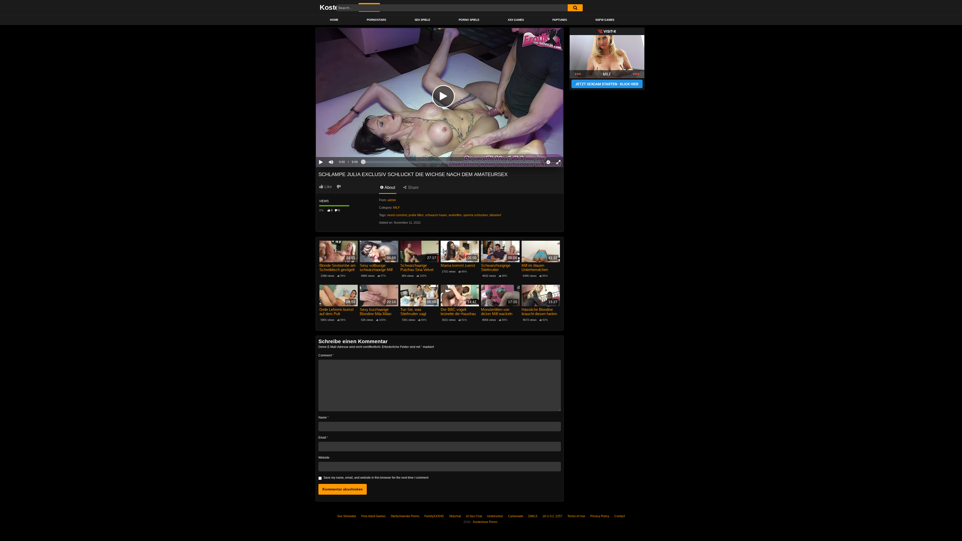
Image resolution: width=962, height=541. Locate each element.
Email (323, 437)
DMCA (532, 516)
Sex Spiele (422, 19)
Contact (619, 516)
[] (575, 7)
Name (323, 417)
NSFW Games (604, 19)
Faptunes (559, 19)
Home (334, 19)
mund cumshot (397, 215)
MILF (396, 207)
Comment (326, 355)
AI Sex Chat (474, 516)
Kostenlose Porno (485, 522)
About (389, 187)
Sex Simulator (346, 516)
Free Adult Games (373, 516)
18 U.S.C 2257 (552, 516)
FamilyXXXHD (434, 516)
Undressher (495, 516)
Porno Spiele (469, 19)
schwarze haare (436, 215)
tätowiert (495, 215)
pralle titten (416, 215)
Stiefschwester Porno (405, 516)
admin (392, 200)
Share (413, 187)
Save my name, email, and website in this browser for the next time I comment (375, 477)
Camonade (515, 516)
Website (323, 457)
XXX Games (516, 19)
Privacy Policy (599, 516)
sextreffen (455, 215)
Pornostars (376, 19)
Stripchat (455, 516)
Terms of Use (576, 516)
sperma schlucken (475, 215)
